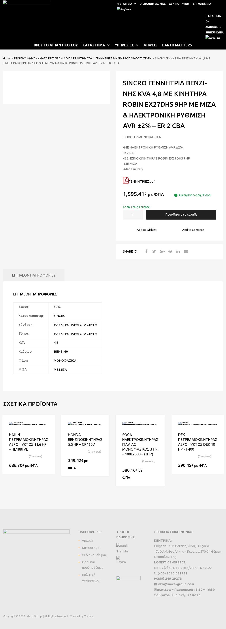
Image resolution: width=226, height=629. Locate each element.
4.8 (56, 342)
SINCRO (60, 315)
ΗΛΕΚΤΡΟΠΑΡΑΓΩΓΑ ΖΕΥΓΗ (75, 324)
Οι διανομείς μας (94, 555)
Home (7, 58)
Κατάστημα (91, 548)
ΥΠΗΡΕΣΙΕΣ (124, 45)
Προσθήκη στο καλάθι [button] (45, 466)
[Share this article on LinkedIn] (177, 251)
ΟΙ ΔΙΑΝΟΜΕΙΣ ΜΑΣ (152, 3)
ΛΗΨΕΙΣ (150, 45)
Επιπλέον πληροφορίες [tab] (34, 275)
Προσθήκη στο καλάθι (181, 214)
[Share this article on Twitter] (153, 251)
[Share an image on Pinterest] (169, 251)
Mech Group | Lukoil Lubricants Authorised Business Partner (85, 26)
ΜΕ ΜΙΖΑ (60, 369)
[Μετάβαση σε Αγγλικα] (125, 9)
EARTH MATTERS (177, 45)
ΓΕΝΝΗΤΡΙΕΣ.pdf (142, 181)
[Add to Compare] (47, 430)
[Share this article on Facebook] (146, 251)
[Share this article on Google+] (161, 251)
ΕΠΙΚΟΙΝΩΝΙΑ (202, 3)
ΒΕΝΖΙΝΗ (61, 351)
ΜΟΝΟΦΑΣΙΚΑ (65, 360)
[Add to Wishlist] (47, 423)
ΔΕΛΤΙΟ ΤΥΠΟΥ (179, 3)
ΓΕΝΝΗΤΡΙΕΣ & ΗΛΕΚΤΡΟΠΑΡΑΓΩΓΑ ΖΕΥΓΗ (123, 58)
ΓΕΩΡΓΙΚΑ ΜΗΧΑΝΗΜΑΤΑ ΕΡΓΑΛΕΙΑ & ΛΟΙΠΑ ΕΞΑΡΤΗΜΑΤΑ (53, 58)
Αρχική (87, 540)
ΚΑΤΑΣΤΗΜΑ (94, 45)
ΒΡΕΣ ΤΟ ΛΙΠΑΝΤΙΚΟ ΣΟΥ (56, 45)
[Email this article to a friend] (185, 251)
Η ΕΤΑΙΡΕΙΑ (124, 3)
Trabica (89, 616)
